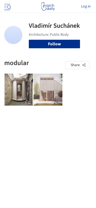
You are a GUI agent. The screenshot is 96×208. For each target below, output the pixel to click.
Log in (86, 6)
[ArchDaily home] (48, 6)
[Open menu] (7, 6)
